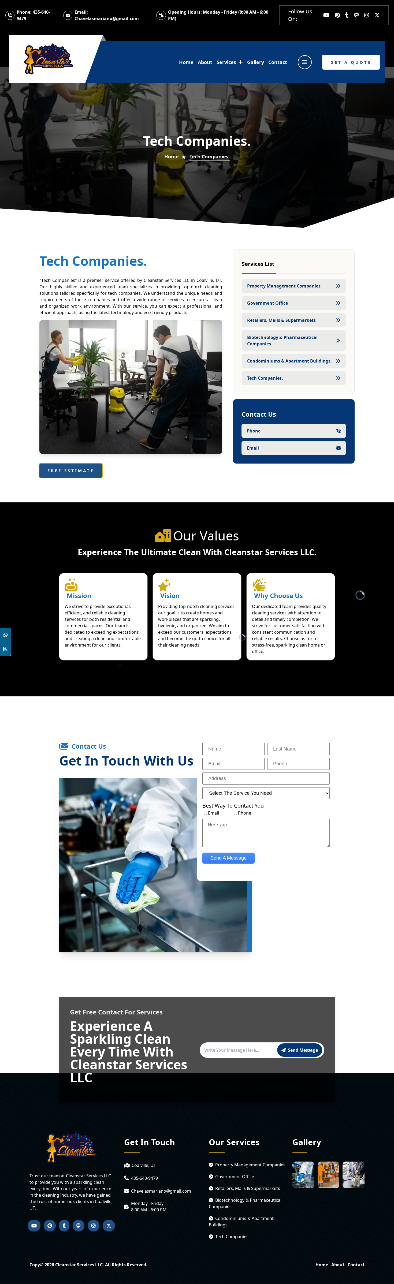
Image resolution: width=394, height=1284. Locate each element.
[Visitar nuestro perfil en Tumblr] (347, 15)
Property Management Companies (284, 286)
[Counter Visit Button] (5, 649)
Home (171, 156)
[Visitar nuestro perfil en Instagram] (366, 15)
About (337, 1265)
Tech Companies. (265, 378)
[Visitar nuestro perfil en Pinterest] (337, 15)
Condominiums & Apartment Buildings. (289, 361)
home (186, 62)
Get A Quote (350, 62)
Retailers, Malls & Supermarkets (281, 320)
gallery (255, 62)
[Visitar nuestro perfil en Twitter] (377, 15)
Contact (356, 1265)
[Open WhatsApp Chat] (5, 635)
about (205, 62)
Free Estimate (70, 470)
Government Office (267, 303)
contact (277, 62)
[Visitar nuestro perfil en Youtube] (326, 15)
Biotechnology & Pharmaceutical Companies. (282, 340)
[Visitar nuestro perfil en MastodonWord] (356, 15)
